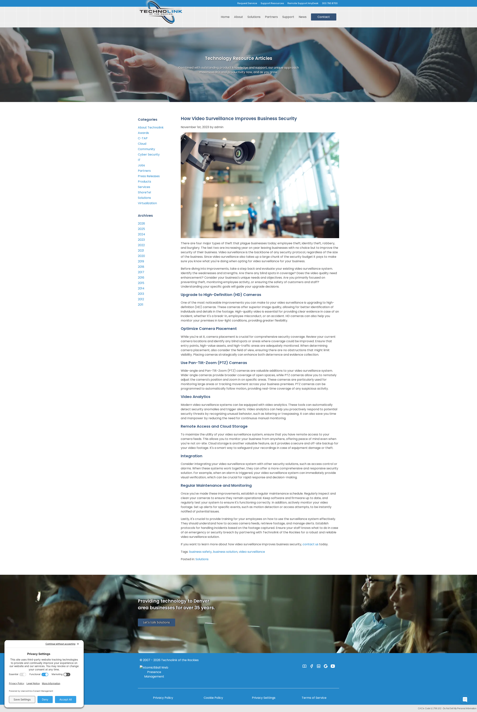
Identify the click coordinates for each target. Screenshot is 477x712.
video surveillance (252, 552)
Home (225, 17)
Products (144, 181)
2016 (141, 277)
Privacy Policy (163, 698)
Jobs (141, 165)
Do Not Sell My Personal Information (459, 708)
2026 (141, 223)
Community (146, 149)
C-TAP (143, 138)
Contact (324, 17)
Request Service (247, 3)
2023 (141, 240)
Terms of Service (314, 698)
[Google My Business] (326, 666)
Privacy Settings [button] (263, 698)
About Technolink (151, 127)
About (238, 17)
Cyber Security (149, 154)
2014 (141, 288)
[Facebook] (311, 666)
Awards (143, 133)
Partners (271, 17)
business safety (200, 552)
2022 (141, 245)
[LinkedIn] (318, 666)
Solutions (253, 17)
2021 (141, 250)
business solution (225, 552)
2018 (141, 267)
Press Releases (149, 176)
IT (139, 160)
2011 (140, 304)
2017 (141, 272)
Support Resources (272, 3)
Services (144, 187)
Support (288, 17)
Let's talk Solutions (156, 622)
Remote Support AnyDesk (303, 3)
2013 (141, 294)
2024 (141, 234)
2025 (141, 229)
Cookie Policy (213, 698)
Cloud (142, 144)
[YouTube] (333, 666)
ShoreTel (144, 192)
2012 (141, 299)
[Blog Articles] (304, 666)
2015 (141, 283)
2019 (141, 261)
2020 (141, 256)
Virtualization (147, 203)
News (303, 17)
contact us (310, 544)
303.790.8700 (330, 3)
